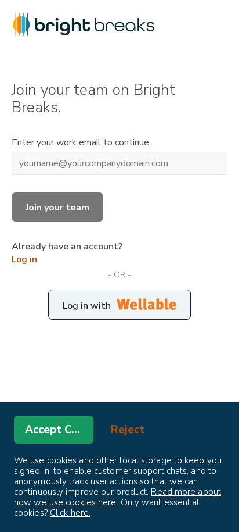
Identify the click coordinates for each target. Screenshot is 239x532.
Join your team (57, 207)
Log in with (87, 305)
